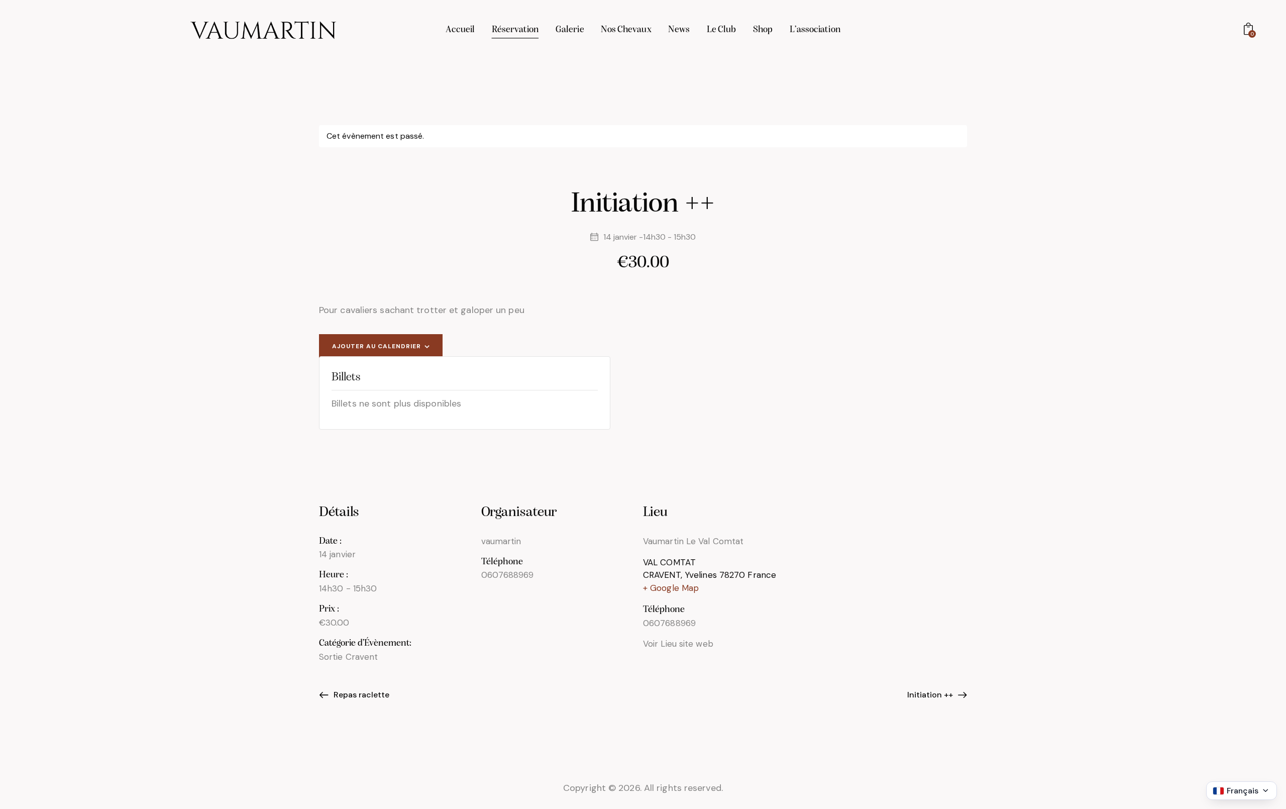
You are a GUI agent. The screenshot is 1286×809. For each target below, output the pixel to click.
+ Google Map (671, 587)
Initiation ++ (931, 694)
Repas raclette (360, 694)
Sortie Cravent (348, 656)
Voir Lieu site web (678, 643)
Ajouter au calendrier (376, 346)
